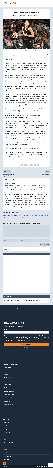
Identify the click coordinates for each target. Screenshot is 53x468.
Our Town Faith (8, 377)
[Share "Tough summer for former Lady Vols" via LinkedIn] (30, 165)
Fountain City (7, 432)
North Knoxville (8, 446)
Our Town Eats (7, 374)
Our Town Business (9, 371)
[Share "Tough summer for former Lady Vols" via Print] (37, 165)
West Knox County (8, 456)
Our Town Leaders (8, 388)
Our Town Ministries (9, 391)
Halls (5, 439)
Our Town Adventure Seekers (11, 364)
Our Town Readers (8, 401)
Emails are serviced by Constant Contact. (20, 340)
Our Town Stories (8, 404)
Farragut (6, 429)
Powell (5, 449)
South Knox (7, 453)
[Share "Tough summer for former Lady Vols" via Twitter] (22, 165)
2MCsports (36, 15)
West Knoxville (7, 459)
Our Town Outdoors (9, 398)
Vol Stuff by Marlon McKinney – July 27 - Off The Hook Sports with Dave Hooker (26, 215)
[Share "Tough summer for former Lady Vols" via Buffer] (32, 165)
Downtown (6, 422)
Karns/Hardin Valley (9, 442)
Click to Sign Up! (26, 344)
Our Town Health (8, 381)
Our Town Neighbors (9, 394)
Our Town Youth (8, 408)
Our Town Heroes (8, 384)
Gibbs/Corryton (8, 436)
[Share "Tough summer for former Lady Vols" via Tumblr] (24, 165)
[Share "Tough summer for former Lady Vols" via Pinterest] (27, 165)
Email (5, 329)
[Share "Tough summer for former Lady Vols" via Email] (35, 165)
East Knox (6, 426)
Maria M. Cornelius (21, 15)
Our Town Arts (7, 367)
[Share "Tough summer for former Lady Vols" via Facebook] (19, 165)
